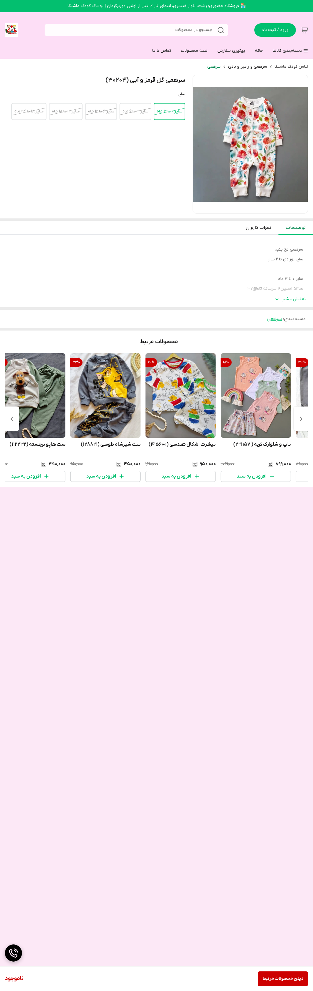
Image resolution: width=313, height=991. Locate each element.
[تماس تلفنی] (13, 953)
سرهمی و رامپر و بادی (247, 67)
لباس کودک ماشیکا (291, 67)
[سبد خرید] (304, 30)
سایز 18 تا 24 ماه (28, 111)
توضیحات (296, 228)
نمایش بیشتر (294, 299)
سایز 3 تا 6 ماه (135, 111)
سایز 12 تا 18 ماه (65, 111)
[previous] (301, 419)
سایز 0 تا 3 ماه (169, 111)
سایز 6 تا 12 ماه (101, 111)
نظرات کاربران (258, 228)
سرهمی (214, 67)
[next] (12, 419)
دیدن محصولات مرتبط (283, 979)
